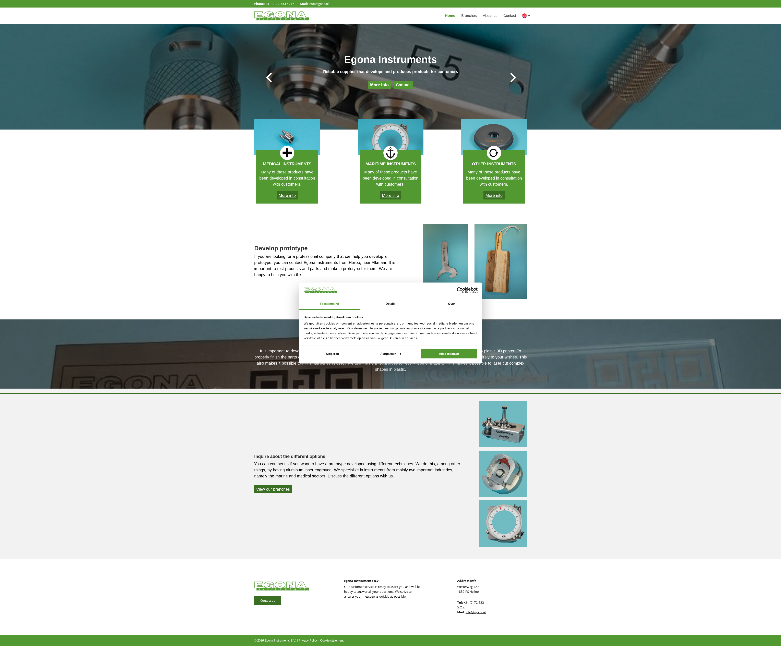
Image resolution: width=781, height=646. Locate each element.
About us (490, 16)
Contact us (267, 600)
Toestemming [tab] (329, 303)
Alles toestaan (449, 353)
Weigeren (332, 353)
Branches (469, 16)
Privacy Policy (308, 640)
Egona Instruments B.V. (280, 640)
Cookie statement (332, 640)
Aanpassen (388, 353)
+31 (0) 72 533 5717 (279, 4)
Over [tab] (451, 303)
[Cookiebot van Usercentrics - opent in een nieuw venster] (460, 290)
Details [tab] (391, 303)
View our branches (273, 489)
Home (450, 16)
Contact (509, 16)
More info (379, 85)
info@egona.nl (319, 4)
